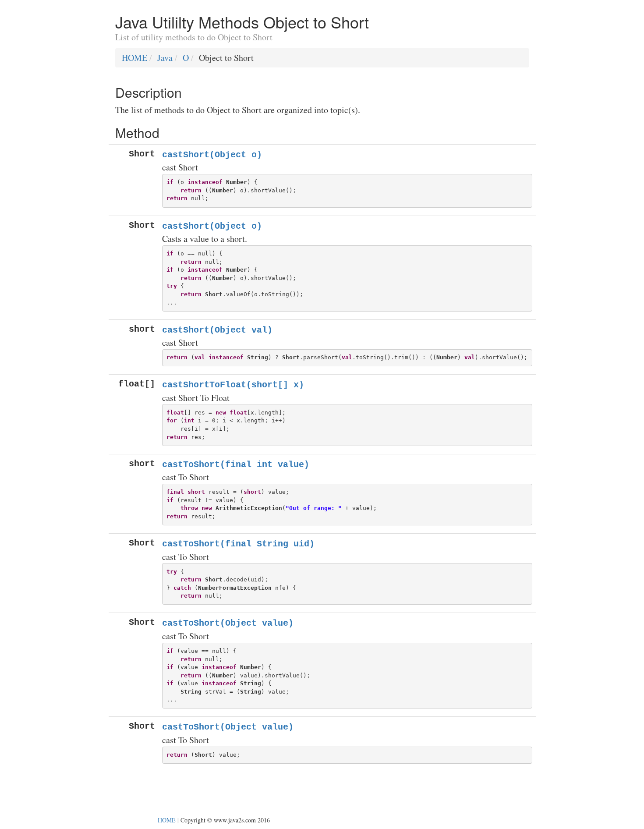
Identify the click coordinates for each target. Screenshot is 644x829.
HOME (134, 58)
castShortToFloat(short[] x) (233, 385)
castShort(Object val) (217, 330)
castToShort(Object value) (228, 623)
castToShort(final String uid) (238, 544)
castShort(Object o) (212, 155)
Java (165, 58)
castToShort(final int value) (235, 465)
